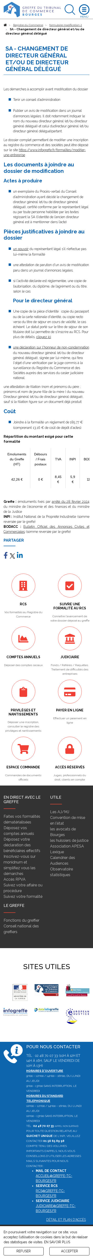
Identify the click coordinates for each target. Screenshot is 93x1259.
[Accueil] (5, 25)
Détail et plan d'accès (66, 1220)
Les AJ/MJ (59, 812)
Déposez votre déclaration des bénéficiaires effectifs (22, 845)
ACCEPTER (69, 1251)
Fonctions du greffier (21, 920)
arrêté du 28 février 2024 (70, 502)
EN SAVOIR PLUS (57, 1242)
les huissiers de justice (69, 840)
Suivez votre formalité (23, 896)
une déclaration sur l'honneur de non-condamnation (51, 347)
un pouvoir (21, 249)
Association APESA (67, 846)
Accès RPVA (15, 879)
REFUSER (23, 1251)
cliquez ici (43, 337)
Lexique (57, 852)
